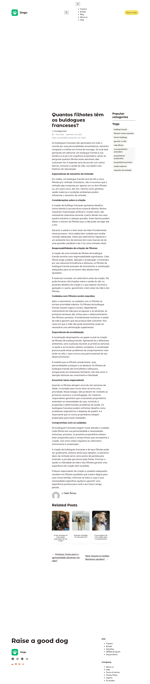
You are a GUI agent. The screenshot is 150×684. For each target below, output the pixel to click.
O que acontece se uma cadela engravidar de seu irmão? (61, 538)
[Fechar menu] (78, 4)
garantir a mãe (120, 141)
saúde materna (120, 166)
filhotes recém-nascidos (124, 133)
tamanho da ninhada (122, 170)
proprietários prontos (123, 162)
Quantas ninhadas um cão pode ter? (81, 536)
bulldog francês (120, 129)
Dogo (23, 12)
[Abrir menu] (66, 12)
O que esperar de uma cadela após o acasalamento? (100, 537)
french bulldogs (120, 137)
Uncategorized (60, 131)
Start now (131, 12)
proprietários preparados (119, 157)
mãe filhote (118, 145)
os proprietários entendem (120, 150)
